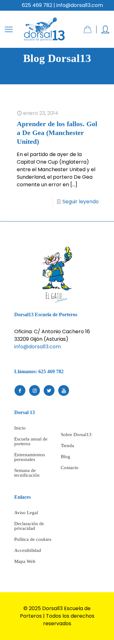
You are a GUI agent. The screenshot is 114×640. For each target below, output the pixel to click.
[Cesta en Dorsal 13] (88, 29)
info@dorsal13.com (37, 346)
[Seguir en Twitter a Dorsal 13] (49, 390)
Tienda (67, 445)
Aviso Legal (26, 512)
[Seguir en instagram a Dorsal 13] (34, 390)
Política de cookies (32, 539)
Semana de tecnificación (27, 473)
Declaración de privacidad (29, 526)
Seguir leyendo (80, 201)
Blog (65, 456)
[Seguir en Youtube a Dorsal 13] (63, 390)
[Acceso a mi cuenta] (105, 29)
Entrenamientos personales (29, 457)
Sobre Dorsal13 (76, 434)
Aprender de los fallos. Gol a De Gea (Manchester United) (57, 132)
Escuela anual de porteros (31, 441)
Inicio (20, 427)
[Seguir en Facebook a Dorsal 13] (20, 390)
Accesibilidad (27, 550)
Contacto (70, 467)
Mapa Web (24, 561)
